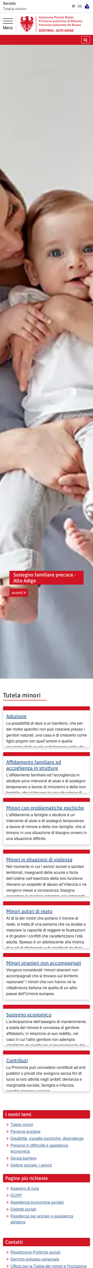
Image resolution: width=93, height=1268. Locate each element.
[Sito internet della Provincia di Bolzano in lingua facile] (87, 6)
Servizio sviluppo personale (34, 1259)
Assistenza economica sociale (37, 1202)
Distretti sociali (23, 1209)
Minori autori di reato (29, 911)
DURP (16, 1195)
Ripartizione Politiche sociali (35, 1252)
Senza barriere (23, 1158)
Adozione (16, 716)
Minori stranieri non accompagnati (43, 963)
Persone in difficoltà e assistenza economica (39, 1148)
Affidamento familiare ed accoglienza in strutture (33, 765)
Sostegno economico (28, 1014)
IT (73, 6)
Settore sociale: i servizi (31, 1165)
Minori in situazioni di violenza (39, 859)
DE (80, 6)
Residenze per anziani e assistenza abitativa (41, 1219)
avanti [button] (18, 592)
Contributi (17, 1060)
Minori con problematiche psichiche (45, 808)
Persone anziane (25, 1131)
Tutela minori (21, 1124)
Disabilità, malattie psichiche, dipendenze (47, 1138)
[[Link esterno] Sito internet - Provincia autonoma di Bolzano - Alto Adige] (51, 24)
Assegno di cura (24, 1188)
